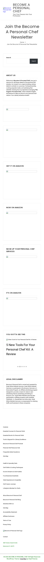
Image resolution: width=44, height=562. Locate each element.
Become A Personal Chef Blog (12, 499)
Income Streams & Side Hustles (12, 471)
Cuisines (5, 427)
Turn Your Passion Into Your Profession (22, 15)
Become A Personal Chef (21, 8)
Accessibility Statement (10, 512)
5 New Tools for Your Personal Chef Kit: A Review (20, 349)
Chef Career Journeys (9, 484)
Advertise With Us (8, 503)
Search (8, 57)
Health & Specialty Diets (10, 463)
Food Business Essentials (10, 476)
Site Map (5, 456)
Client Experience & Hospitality (12, 480)
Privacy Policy (7, 524)
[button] (17, 366)
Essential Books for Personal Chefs (13, 435)
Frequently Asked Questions (11, 452)
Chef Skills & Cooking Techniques (13, 467)
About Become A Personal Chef (12, 495)
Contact (5, 536)
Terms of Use (7, 520)
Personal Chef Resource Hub (11, 448)
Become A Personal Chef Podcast (13, 443)
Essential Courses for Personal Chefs (14, 431)
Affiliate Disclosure (8, 516)
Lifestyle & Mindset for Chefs (11, 488)
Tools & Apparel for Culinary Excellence (14, 439)
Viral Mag (23, 559)
